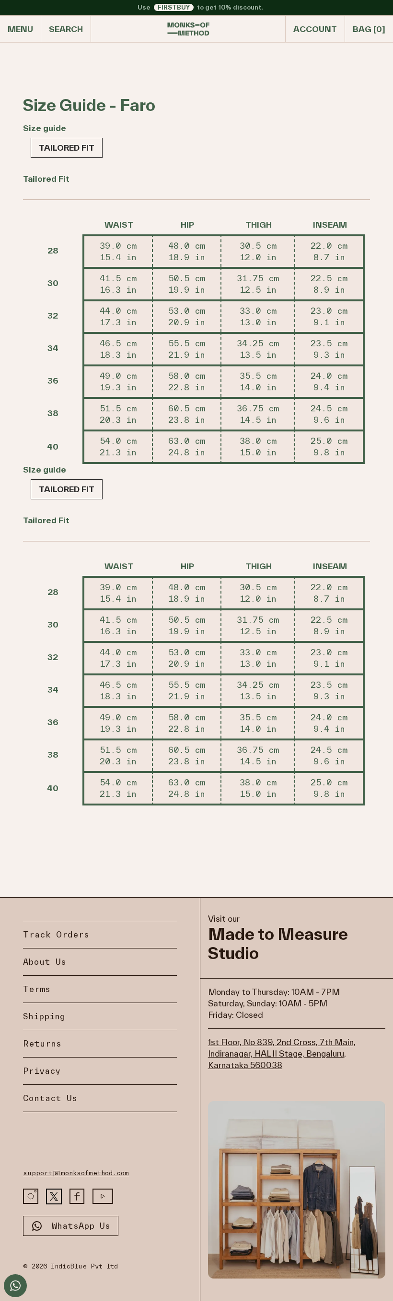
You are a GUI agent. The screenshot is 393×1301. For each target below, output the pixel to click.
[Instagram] (30, 1196)
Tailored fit (66, 147)
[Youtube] (102, 1196)
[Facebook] (77, 1196)
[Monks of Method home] (188, 29)
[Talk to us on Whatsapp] (15, 1285)
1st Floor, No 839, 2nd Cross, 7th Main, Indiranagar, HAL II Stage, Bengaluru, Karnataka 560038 (282, 1053)
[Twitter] (54, 1196)
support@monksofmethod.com (76, 1173)
